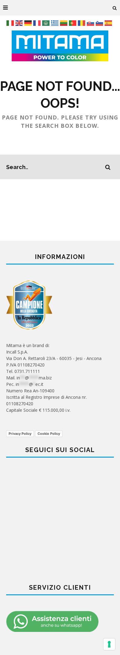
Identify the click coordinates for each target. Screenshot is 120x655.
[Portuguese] (73, 23)
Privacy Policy (20, 433)
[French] (37, 23)
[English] (19, 23)
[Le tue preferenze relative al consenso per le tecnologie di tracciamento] (109, 644)
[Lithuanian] (64, 23)
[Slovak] (91, 23)
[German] (28, 23)
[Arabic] (46, 23)
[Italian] (10, 23)
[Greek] (55, 23)
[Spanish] (109, 23)
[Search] (115, 7)
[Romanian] (82, 23)
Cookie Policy (49, 433)
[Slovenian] (100, 23)
